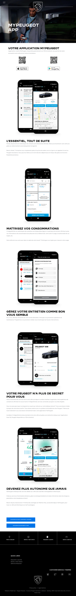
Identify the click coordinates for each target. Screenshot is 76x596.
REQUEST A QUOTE (16, 560)
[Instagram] (62, 574)
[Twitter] (55, 574)
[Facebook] (47, 574)
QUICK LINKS (15, 556)
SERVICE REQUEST (16, 563)
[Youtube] (69, 574)
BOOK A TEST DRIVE (16, 562)
